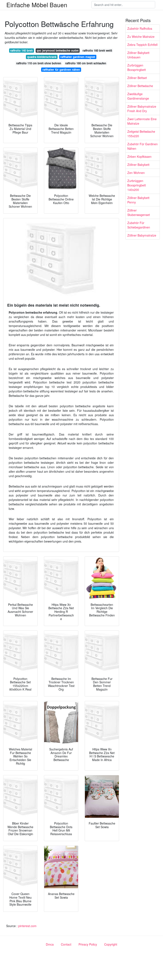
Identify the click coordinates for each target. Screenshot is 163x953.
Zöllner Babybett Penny (138, 200)
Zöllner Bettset (137, 78)
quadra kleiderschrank (41, 57)
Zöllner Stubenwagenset (138, 212)
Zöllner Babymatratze (141, 235)
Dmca (50, 944)
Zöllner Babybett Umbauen (138, 55)
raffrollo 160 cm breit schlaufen (85, 63)
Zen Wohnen (136, 173)
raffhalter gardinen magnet (77, 57)
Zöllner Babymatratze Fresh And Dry (141, 108)
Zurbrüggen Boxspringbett (136, 67)
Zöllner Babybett (138, 164)
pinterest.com (27, 926)
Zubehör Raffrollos (139, 28)
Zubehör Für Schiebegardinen (138, 225)
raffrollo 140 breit (21, 50)
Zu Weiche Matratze (141, 36)
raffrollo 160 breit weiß (97, 50)
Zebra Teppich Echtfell (142, 44)
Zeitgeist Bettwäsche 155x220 (141, 133)
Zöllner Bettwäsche (140, 86)
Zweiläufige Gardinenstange (138, 96)
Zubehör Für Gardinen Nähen (142, 146)
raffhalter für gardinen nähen (61, 70)
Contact (66, 944)
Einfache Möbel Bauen (36, 4)
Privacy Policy (88, 944)
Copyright (110, 944)
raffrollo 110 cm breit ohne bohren (38, 63)
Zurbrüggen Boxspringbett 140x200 (136, 185)
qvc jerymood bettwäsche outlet (58, 50)
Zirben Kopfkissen (139, 156)
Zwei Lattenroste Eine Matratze (142, 121)
